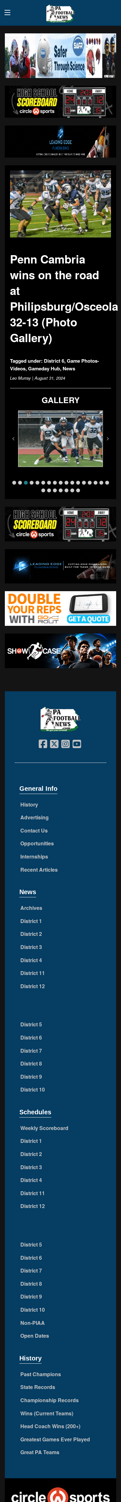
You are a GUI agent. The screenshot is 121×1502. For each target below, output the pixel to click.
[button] (14, 483)
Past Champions (40, 1374)
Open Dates (34, 1335)
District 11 (32, 973)
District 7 (31, 1050)
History (29, 804)
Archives (31, 907)
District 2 (31, 933)
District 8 (31, 1063)
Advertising (34, 817)
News (69, 368)
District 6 (54, 360)
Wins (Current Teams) (46, 1413)
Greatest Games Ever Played (55, 1439)
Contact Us (34, 830)
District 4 (31, 960)
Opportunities (37, 843)
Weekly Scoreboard (44, 1128)
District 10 (32, 1089)
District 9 (31, 1076)
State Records (37, 1387)
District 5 (31, 1024)
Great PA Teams (39, 1452)
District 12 (32, 986)
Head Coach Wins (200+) (50, 1426)
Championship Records (49, 1400)
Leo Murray (20, 378)
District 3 (31, 947)
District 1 (31, 921)
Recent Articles (39, 869)
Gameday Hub (44, 368)
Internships (34, 856)
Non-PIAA (32, 1322)
